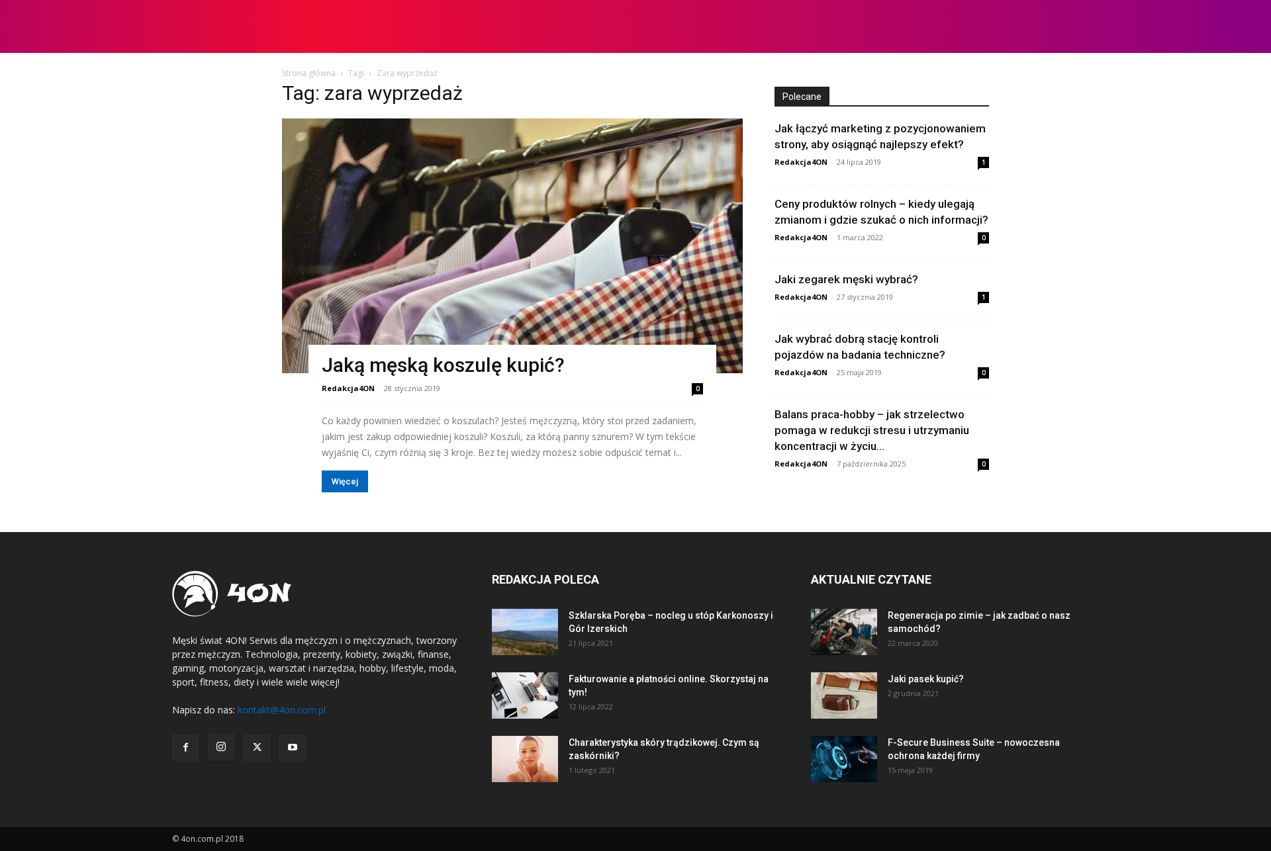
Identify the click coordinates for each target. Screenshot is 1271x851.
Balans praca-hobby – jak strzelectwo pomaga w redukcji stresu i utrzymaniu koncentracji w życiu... (872, 430)
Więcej (345, 481)
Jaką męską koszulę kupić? (443, 365)
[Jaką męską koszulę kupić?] (512, 245)
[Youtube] (292, 748)
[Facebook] (185, 748)
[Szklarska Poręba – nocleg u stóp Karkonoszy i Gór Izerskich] (525, 632)
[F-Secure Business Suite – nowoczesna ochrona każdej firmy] (844, 759)
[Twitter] (257, 748)
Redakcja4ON (348, 388)
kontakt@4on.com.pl (282, 709)
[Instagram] (221, 747)
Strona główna (309, 73)
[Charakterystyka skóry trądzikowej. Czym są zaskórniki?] (525, 759)
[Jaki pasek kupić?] (844, 695)
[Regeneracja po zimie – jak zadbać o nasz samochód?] (844, 632)
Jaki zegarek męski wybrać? (846, 279)
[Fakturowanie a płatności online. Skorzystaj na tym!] (525, 695)
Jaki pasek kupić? (926, 679)
